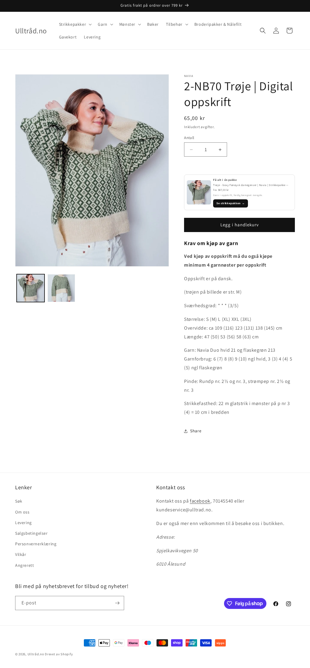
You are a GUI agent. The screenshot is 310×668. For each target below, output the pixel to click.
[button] (74, 24)
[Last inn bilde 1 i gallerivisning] (31, 288)
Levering (23, 522)
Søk (18, 501)
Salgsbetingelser (31, 533)
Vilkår (20, 554)
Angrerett (24, 565)
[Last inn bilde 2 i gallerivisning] (61, 288)
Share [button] (195, 431)
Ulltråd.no (36, 654)
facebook (200, 501)
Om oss (22, 512)
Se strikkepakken (230, 203)
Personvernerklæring (35, 544)
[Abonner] (117, 603)
